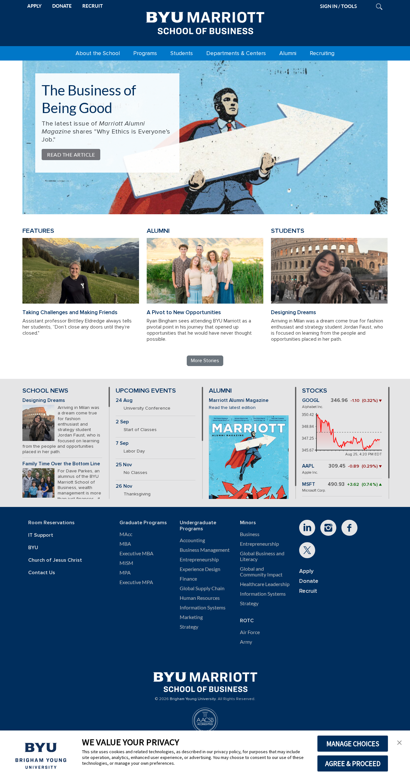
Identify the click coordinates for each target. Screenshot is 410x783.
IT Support (40, 535)
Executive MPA (136, 582)
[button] (399, 742)
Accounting (192, 540)
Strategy (189, 627)
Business (249, 534)
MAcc (125, 534)
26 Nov (124, 486)
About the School (98, 53)
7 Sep (122, 443)
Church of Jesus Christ (55, 560)
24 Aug (124, 400)
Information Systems (203, 607)
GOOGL (310, 400)
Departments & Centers (236, 53)
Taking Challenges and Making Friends (70, 312)
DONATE (62, 6)
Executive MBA (136, 553)
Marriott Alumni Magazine (238, 400)
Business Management (205, 550)
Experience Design (200, 569)
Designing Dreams (293, 312)
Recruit (308, 591)
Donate (308, 581)
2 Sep (122, 422)
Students (181, 53)
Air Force (250, 632)
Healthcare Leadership (265, 584)
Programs (145, 53)
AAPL (308, 466)
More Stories (205, 360)
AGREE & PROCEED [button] (353, 763)
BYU (33, 548)
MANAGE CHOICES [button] (352, 743)
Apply (306, 571)
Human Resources (200, 598)
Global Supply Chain (202, 588)
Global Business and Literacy (262, 556)
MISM (126, 563)
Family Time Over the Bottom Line (61, 464)
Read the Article (71, 154)
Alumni (287, 53)
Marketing (191, 617)
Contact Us (41, 573)
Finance (188, 579)
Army (246, 642)
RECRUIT (92, 6)
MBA (125, 544)
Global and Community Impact (261, 571)
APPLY (34, 6)
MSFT (308, 484)
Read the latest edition (232, 407)
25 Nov (124, 465)
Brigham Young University (193, 699)
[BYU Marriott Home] (205, 22)
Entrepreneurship (199, 559)
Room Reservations (51, 523)
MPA (125, 572)
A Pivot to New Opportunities (184, 312)
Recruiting (322, 53)
